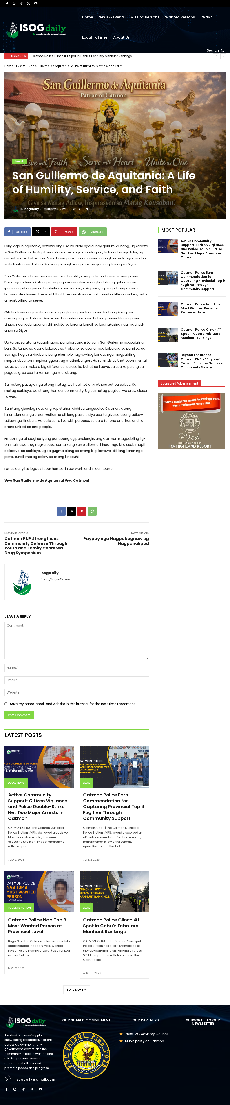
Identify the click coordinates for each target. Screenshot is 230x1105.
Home (8, 66)
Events (21, 66)
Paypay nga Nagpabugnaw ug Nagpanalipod (116, 541)
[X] (28, 3)
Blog (86, 783)
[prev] (216, 56)
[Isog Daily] (38, 30)
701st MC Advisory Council (146, 1033)
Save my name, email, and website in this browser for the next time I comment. (73, 704)
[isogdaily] (16, 209)
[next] (223, 56)
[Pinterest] (81, 511)
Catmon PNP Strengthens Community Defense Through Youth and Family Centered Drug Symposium (35, 546)
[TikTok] (21, 3)
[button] (216, 50)
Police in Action (19, 908)
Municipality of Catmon (144, 1041)
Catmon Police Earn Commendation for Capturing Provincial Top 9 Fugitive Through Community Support (113, 806)
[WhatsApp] (92, 511)
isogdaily (31, 209)
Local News (16, 783)
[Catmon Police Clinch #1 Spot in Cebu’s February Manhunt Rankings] (114, 891)
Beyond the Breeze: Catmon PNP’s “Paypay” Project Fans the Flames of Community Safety (99, 56)
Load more (75, 989)
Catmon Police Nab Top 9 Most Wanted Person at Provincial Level (37, 926)
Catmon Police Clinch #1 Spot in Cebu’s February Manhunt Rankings (111, 926)
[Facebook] (6, 3)
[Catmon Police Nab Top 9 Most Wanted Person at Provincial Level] (39, 891)
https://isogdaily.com (54, 579)
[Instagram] (14, 3)
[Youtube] (35, 3)
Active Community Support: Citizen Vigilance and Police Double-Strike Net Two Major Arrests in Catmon (37, 806)
